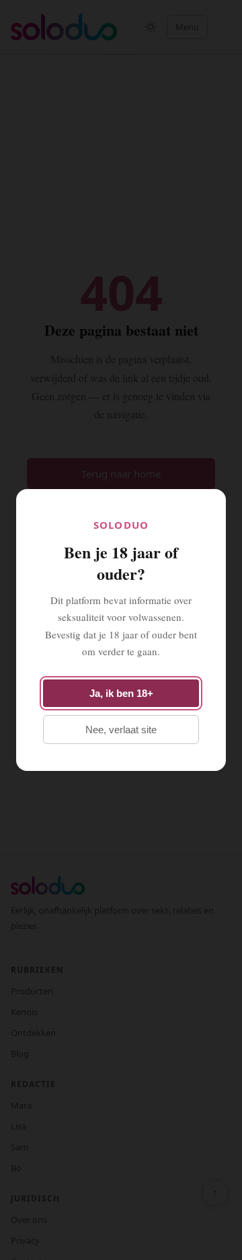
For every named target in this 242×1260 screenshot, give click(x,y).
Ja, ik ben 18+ (121, 693)
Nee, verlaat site (121, 729)
